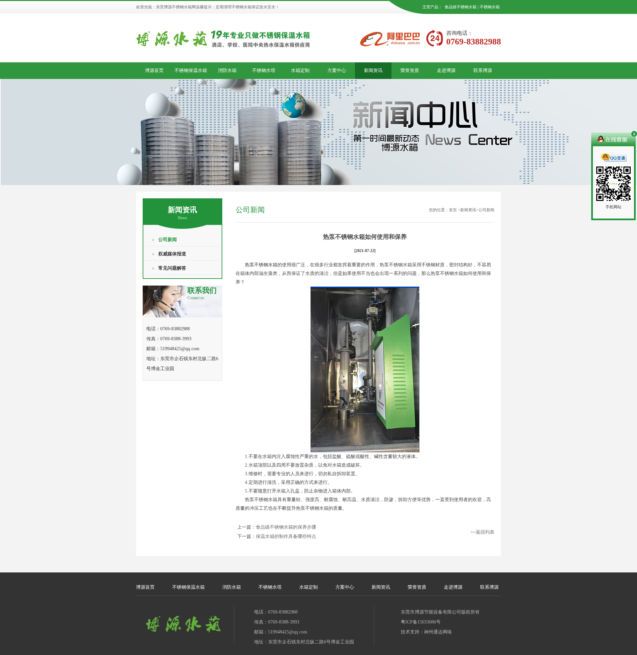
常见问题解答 (172, 268)
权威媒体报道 (172, 253)
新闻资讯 (373, 70)
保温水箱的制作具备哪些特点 (286, 536)
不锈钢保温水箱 (191, 70)
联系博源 (482, 70)
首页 (453, 210)
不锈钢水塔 (263, 70)
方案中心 (336, 70)
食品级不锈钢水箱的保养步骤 (286, 527)
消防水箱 (227, 70)
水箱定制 (300, 70)
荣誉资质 (409, 70)
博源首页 (154, 70)
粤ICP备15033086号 (421, 622)
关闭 (633, 134)
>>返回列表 (482, 532)
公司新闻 (167, 239)
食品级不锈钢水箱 (460, 7)
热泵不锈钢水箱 (261, 264)
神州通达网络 (438, 631)
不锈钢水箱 (490, 7)
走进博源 (446, 70)
